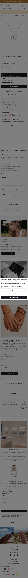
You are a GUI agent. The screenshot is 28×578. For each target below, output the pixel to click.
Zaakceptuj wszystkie (14, 297)
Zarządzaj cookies (14, 290)
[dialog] (14, 289)
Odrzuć (14, 293)
